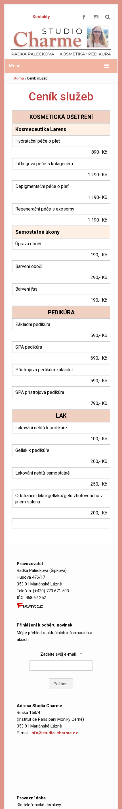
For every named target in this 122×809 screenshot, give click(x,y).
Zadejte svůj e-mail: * (61, 654)
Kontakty (41, 16)
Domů (19, 78)
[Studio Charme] (61, 40)
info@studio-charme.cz (54, 732)
